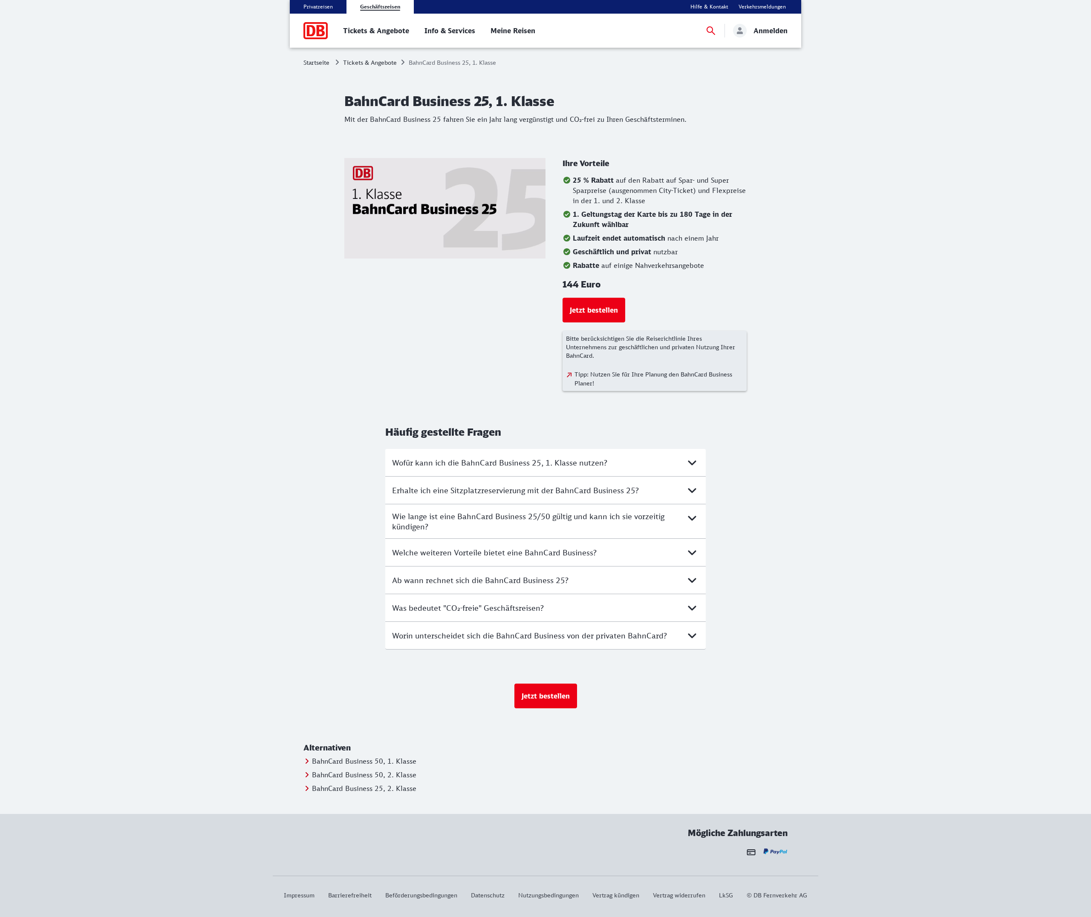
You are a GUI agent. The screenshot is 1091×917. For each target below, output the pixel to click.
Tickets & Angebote (370, 62)
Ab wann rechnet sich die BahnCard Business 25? (480, 580)
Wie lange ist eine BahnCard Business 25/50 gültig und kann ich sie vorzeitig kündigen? (528, 521)
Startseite (316, 62)
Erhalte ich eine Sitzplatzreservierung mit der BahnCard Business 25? (515, 490)
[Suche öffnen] (711, 30)
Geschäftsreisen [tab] (380, 6)
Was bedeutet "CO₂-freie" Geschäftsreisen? (468, 607)
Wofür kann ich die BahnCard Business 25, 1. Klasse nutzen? (499, 462)
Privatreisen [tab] (318, 6)
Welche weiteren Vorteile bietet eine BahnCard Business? (494, 552)
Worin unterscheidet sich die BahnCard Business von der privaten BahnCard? (529, 635)
